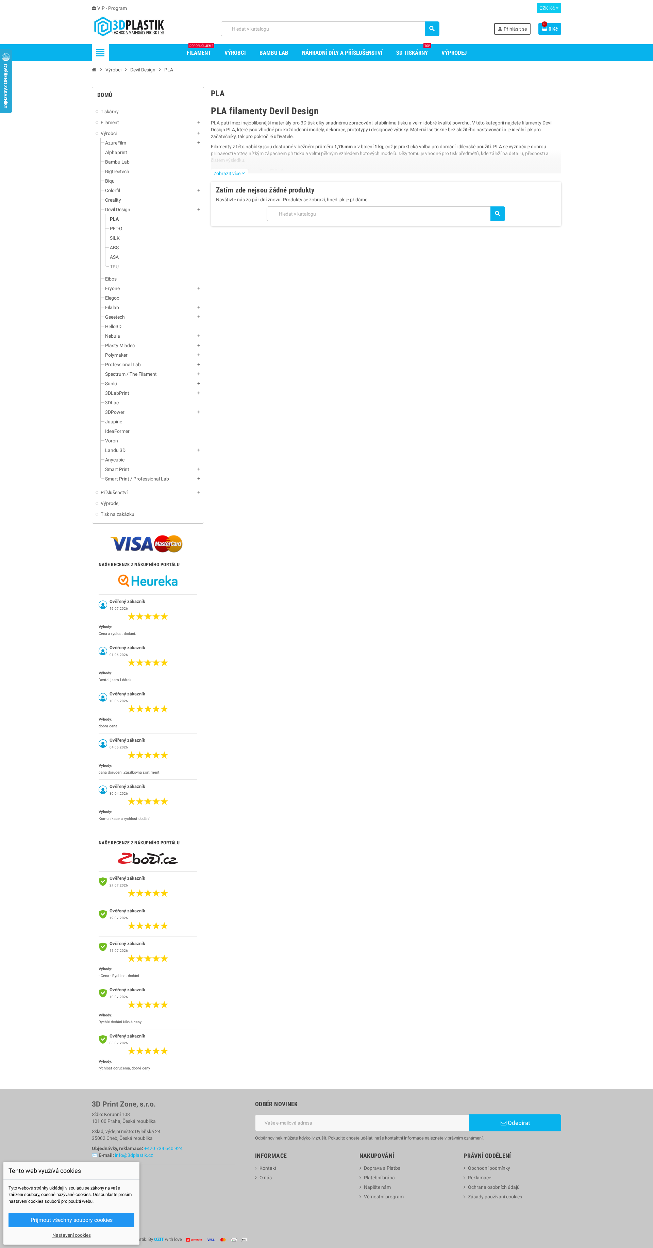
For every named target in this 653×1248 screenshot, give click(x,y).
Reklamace (479, 1177)
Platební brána (379, 1177)
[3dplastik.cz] (129, 28)
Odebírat (518, 1122)
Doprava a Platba (382, 1168)
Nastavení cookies (71, 1235)
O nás (265, 1177)
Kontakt (268, 1168)
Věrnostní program (384, 1196)
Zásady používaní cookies (495, 1196)
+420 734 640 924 (163, 1148)
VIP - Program (111, 8)
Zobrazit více (229, 173)
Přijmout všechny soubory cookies (72, 1220)
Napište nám (377, 1187)
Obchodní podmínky (489, 1168)
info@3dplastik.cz (134, 1155)
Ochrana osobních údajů (494, 1187)
